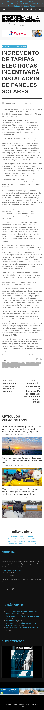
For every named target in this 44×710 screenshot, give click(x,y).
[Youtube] (35, 9)
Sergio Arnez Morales (11, 365)
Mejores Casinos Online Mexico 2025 (22, 537)
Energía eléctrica (33, 360)
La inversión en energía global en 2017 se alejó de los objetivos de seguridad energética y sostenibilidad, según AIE (21, 427)
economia (21, 360)
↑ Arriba (22, 704)
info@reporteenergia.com (11, 568)
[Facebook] (22, 9)
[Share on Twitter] (36, 357)
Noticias (21, 44)
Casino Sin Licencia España (18, 3)
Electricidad (9, 44)
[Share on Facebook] (33, 357)
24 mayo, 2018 (27, 101)
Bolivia (5, 360)
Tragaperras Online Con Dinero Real (22, 541)
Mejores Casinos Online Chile (22, 534)
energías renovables (10, 363)
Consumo (12, 360)
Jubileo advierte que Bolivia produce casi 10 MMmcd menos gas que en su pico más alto (22, 458)
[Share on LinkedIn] (40, 357)
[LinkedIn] (27, 9)
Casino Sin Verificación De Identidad (22, 539)
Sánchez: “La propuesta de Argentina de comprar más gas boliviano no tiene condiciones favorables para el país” (21, 489)
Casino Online (29, 6)
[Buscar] (4, 9)
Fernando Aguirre (13, 101)
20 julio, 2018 (25, 432)
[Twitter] (31, 9)
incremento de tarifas (29, 363)
